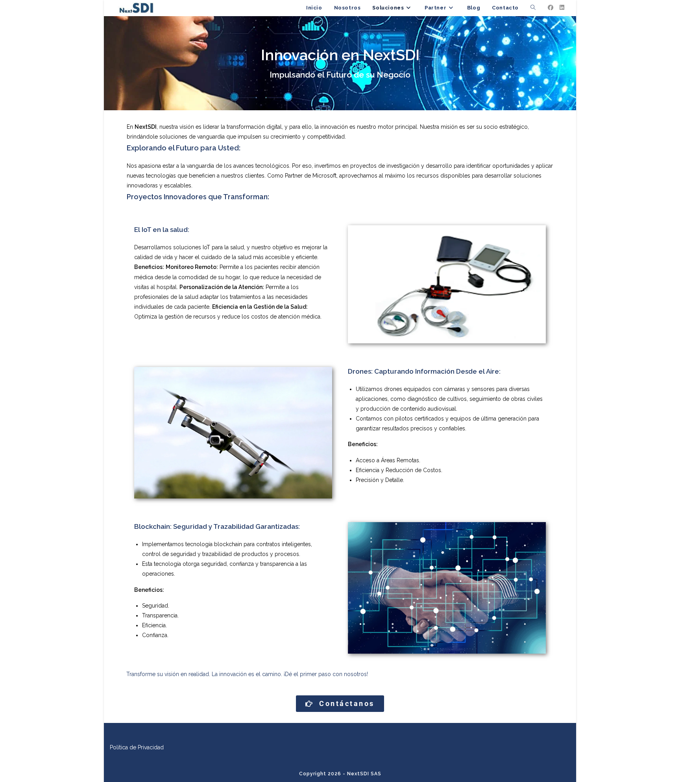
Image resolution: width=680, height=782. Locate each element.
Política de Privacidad (137, 747)
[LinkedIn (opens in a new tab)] (561, 7)
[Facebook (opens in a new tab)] (550, 7)
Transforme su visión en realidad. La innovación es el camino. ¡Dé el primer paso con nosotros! (247, 674)
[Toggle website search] (533, 8)
